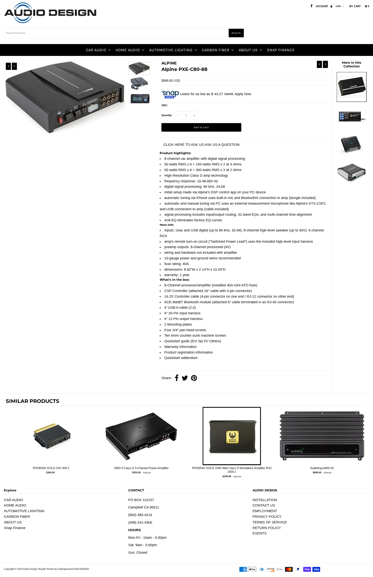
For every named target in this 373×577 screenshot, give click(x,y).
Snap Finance (281, 50)
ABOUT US (248, 50)
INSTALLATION (265, 500)
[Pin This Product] (194, 378)
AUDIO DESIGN (80, 569)
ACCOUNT (322, 6)
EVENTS (260, 533)
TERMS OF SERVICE (270, 522)
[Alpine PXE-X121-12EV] (352, 181)
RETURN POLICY (267, 528)
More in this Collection (351, 64)
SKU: (164, 105)
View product (51, 440)
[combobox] (124, 33)
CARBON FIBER (215, 50)
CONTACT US (264, 505)
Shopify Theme (46, 569)
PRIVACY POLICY (267, 517)
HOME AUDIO (128, 50)
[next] (363, 443)
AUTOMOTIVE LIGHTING (171, 50)
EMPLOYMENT (265, 511)
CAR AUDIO (96, 50)
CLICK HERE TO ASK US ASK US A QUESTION (201, 145)
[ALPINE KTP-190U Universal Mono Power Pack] (352, 101)
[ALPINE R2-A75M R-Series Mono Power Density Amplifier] (352, 157)
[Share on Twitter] (185, 378)
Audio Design (30, 569)
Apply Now (242, 94)
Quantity (166, 115)
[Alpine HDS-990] (352, 125)
